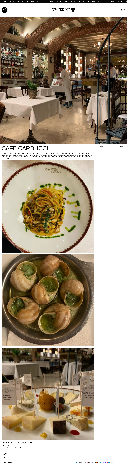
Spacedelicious (10, 462)
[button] (121, 10)
